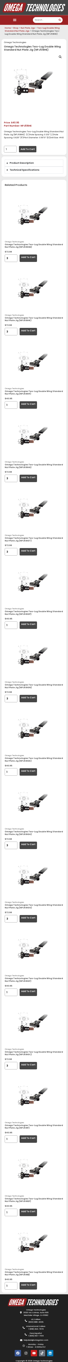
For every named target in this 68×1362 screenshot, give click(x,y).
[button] (14, 20)
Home (8, 28)
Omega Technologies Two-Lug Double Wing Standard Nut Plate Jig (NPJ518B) (34, 1273)
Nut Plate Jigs (28, 28)
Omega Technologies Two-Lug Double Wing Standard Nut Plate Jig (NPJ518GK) (34, 759)
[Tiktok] (42, 1353)
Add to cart (28, 149)
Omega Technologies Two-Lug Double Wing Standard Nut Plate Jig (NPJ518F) (34, 1126)
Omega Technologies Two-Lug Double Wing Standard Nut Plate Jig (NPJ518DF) (34, 1200)
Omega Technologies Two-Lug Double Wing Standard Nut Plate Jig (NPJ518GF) (34, 979)
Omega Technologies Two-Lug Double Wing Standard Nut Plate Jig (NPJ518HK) (34, 319)
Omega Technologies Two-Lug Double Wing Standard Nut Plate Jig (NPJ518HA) (34, 466)
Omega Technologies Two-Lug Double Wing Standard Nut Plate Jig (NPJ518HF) (34, 392)
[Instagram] (26, 1353)
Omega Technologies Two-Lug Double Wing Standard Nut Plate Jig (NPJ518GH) (34, 833)
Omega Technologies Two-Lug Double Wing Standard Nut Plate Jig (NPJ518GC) (34, 1053)
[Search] (60, 20)
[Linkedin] (50, 1353)
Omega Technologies (15, 42)
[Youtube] (34, 1353)
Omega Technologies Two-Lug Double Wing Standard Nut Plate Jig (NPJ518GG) (34, 906)
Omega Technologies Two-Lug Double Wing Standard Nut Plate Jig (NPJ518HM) (34, 245)
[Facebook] (18, 1353)
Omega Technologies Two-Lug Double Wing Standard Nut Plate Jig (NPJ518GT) (34, 539)
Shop (16, 28)
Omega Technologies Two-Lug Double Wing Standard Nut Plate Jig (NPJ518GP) (34, 612)
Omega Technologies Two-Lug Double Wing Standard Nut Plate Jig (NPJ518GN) (34, 686)
